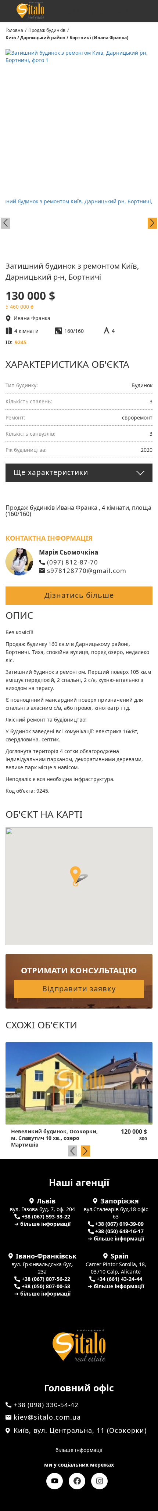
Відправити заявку (79, 989)
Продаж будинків (46, 30)
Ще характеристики (51, 472)
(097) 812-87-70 (72, 562)
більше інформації (79, 1449)
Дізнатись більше (79, 595)
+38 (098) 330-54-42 (95, 11)
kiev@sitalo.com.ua (47, 1417)
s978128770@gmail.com (86, 570)
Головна (14, 30)
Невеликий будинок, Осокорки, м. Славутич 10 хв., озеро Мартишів (54, 1138)
